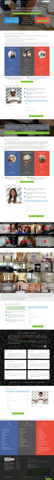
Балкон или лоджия (23, 441)
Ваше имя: (26, 103)
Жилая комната (22, 431)
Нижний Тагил (39, 472)
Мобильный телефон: (28, 106)
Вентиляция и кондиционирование (44, 448)
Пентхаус (3, 441)
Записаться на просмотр (37, 326)
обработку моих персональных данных (40, 114)
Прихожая (22, 444)
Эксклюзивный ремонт (6, 431)
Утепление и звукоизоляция (43, 450)
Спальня (21, 433)
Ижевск (29, 471)
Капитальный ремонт (5, 430)
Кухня (21, 435)
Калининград (34, 471)
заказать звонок (32, 465)
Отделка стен (40, 428)
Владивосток (32, 470)
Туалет (21, 430)
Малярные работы (41, 433)
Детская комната (23, 439)
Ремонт (17, 1)
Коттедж (3, 442)
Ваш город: (30, 320)
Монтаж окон (40, 451)
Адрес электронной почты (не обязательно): (30, 110)
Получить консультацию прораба (36, 116)
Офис (3, 445)
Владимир (39, 470)
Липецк (44, 471)
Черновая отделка (41, 439)
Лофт (3, 439)
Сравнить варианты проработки (27, 181)
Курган (40, 471)
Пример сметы (12, 74)
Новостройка (4, 435)
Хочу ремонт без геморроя (42, 20)
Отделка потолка (41, 431)
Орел (45, 472)
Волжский (42, 470)
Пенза (47, 472)
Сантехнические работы (42, 436)
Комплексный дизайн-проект (7, 448)
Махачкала (30, 472)
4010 (30, 477)
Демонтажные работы (42, 438)
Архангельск (37, 469)
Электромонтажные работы (42, 435)
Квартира (3, 433)
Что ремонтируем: (9, 407)
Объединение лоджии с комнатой (43, 441)
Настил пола (40, 430)
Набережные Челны (34, 472)
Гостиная (21, 436)
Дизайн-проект (22, 1)
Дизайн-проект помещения (24, 445)
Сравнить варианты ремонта (27, 81)
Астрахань (41, 469)
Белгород (47, 469)
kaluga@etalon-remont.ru (35, 464)
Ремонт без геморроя (19, 3)
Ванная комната (23, 428)
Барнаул (44, 469)
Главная (17, 460)
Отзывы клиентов (29, 1)
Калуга (37, 471)
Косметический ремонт (6, 428)
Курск (41, 471)
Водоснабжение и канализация (43, 447)
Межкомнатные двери (42, 442)
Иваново (47, 470)
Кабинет (21, 438)
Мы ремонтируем (27, 3)
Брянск (29, 470)
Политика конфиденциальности (8, 477)
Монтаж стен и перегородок (43, 444)
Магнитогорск (47, 471)
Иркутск (31, 471)
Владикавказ (35, 470)
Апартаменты (4, 438)
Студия (3, 436)
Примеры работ (35, 1)
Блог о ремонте (18, 468)
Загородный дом (5, 444)
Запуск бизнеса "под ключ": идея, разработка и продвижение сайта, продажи (27, 477)
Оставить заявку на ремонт (18, 413)
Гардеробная (22, 442)
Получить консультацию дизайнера (36, 216)
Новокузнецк (42, 472)
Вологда (45, 470)
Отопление (40, 445)
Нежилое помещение (5, 447)
